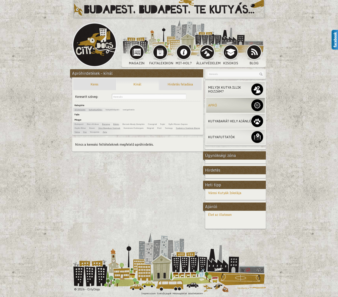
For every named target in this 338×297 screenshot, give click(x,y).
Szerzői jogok (164, 293)
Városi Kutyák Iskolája (224, 192)
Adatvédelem (195, 293)
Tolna (77, 132)
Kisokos (230, 63)
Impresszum (148, 293)
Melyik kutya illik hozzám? (224, 89)
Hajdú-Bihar (80, 128)
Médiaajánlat (180, 293)
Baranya (106, 124)
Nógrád (150, 128)
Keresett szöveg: (86, 97)
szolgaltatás (129, 109)
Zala (105, 132)
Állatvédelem (207, 63)
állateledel (80, 109)
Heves (92, 128)
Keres (94, 84)
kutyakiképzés (112, 109)
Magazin (137, 63)
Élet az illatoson (220, 214)
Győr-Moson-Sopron (178, 124)
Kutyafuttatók (221, 137)
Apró (212, 105)
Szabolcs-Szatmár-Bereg (188, 128)
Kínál (137, 84)
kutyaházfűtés (95, 109)
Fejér (162, 124)
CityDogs (94, 44)
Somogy (169, 128)
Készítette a (243, 287)
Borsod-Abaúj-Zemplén (133, 124)
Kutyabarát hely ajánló (230, 121)
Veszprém (94, 132)
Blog (254, 63)
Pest (159, 128)
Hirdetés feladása (180, 84)
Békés (116, 124)
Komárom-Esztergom (134, 128)
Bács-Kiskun (93, 124)
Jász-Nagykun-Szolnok (109, 128)
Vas (85, 132)
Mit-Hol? (184, 63)
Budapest (79, 124)
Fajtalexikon (160, 63)
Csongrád (152, 124)
